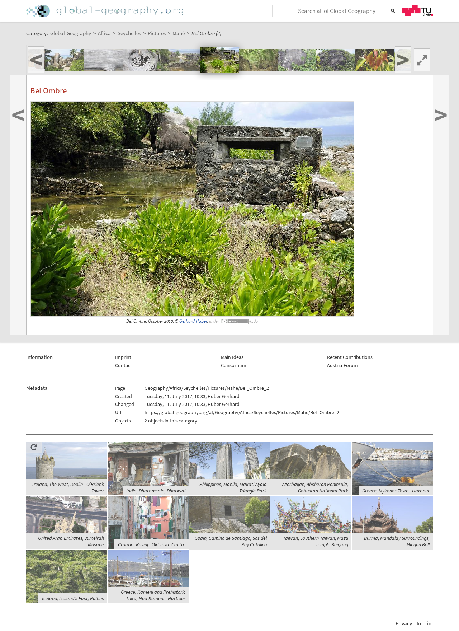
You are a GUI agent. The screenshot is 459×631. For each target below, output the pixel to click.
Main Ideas (232, 357)
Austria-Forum (342, 365)
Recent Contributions (350, 357)
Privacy (404, 623)
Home (105, 11)
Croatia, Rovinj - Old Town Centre (151, 544)
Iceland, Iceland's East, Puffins (73, 598)
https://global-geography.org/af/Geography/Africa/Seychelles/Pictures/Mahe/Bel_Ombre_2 (242, 412)
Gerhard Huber (193, 321)
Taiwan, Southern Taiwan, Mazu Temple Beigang (315, 541)
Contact (123, 365)
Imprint (123, 357)
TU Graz (417, 10)
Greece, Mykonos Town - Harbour (396, 490)
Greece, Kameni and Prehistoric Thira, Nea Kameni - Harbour (153, 595)
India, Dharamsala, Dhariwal (155, 490)
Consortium (233, 365)
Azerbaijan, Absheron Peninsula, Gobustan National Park (315, 487)
